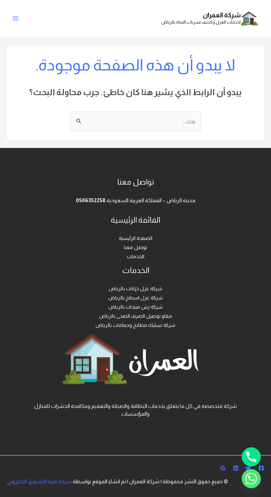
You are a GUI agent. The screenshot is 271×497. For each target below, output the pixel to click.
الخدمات (135, 256)
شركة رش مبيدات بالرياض (135, 307)
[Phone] (251, 456)
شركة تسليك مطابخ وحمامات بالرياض (135, 325)
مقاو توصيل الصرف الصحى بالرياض (135, 316)
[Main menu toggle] (15, 18)
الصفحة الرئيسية (135, 238)
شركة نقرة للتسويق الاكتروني (39, 481)
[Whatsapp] (251, 478)
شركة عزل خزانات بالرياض (135, 288)
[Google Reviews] (223, 468)
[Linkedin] (236, 468)
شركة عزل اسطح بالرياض (135, 297)
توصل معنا (135, 247)
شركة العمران (222, 15)
